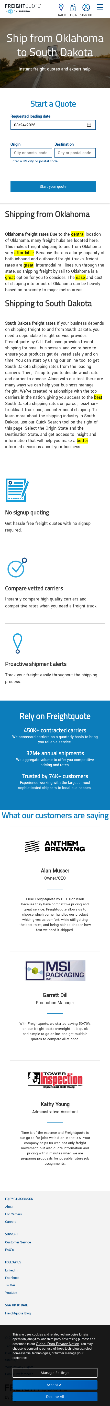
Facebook (12, 1278)
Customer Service (18, 1242)
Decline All (55, 1396)
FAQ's (9, 1250)
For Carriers (13, 1214)
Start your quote (53, 186)
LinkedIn (11, 1270)
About (9, 1207)
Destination (64, 145)
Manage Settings (55, 1372)
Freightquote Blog (18, 1313)
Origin (15, 145)
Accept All (55, 1384)
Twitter (10, 1285)
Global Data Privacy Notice (57, 1344)
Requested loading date (30, 116)
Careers (10, 1221)
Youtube (11, 1292)
